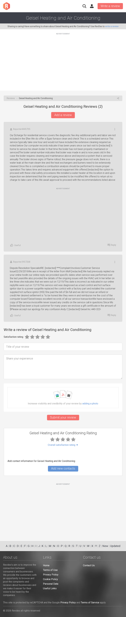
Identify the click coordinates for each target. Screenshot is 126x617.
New (105, 546)
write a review (112, 26)
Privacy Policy (50, 574)
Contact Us (89, 565)
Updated (115, 546)
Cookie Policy (50, 579)
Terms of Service (90, 602)
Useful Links (50, 588)
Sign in (92, 6)
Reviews (11, 98)
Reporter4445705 (21, 129)
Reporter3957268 (21, 262)
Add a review (63, 115)
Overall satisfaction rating (63, 445)
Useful (17, 245)
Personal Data (50, 583)
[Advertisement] (63, 59)
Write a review (110, 6)
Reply (113, 245)
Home (46, 565)
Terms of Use (50, 570)
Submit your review (63, 417)
